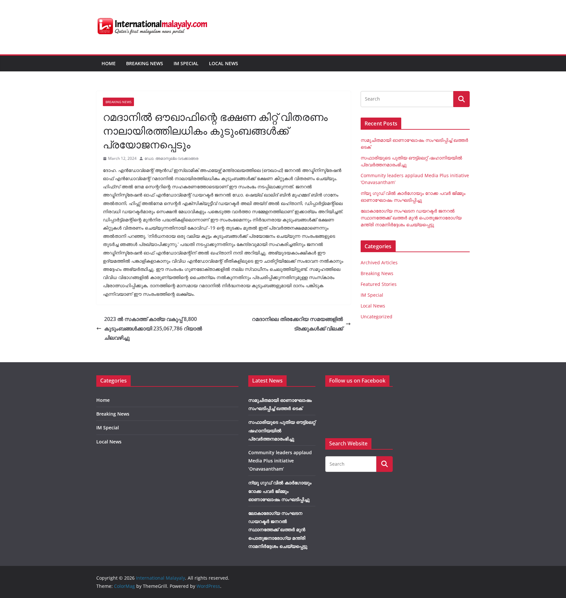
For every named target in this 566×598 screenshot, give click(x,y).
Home (109, 63)
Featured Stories (379, 284)
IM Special (186, 63)
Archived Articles (379, 262)
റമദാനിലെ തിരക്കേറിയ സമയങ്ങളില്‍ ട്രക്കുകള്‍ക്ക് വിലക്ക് (297, 323)
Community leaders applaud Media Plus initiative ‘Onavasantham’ (280, 460)
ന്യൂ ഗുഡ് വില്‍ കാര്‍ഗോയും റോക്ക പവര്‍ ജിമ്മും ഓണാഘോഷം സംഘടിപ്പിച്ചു (279, 490)
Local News (223, 63)
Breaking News (144, 63)
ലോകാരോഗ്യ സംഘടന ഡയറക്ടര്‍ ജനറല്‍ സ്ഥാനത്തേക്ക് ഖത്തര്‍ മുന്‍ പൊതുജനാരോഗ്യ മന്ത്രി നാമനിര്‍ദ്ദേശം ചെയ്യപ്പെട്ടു (411, 218)
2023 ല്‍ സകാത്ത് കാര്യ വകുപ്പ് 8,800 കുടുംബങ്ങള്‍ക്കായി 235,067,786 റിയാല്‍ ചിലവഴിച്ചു (153, 328)
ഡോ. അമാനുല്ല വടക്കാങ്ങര (171, 158)
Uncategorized (376, 316)
